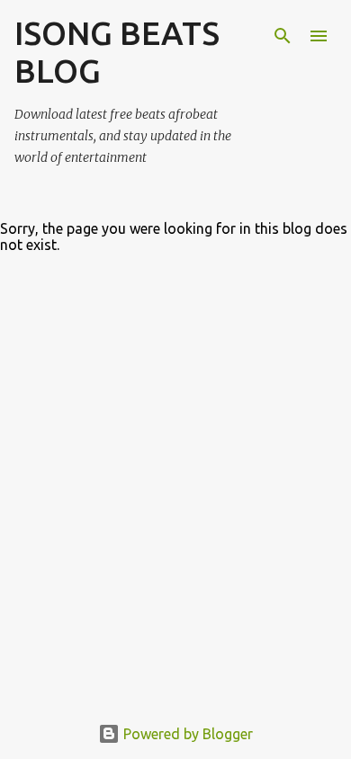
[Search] (282, 36)
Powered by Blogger (186, 734)
